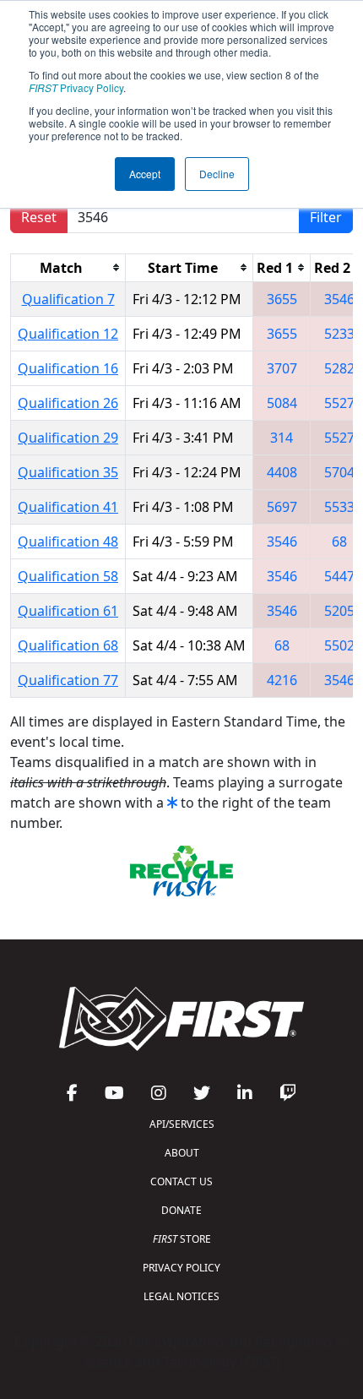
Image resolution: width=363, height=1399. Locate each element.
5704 (339, 472)
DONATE (181, 1210)
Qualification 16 (68, 368)
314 (281, 437)
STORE (182, 1239)
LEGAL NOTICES (181, 1296)
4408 (282, 472)
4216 (282, 680)
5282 (339, 368)
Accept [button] (144, 173)
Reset (39, 217)
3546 (339, 299)
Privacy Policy (76, 87)
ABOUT (182, 1153)
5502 (339, 645)
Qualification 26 (68, 403)
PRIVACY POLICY (181, 1267)
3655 (282, 299)
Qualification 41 (68, 507)
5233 (339, 333)
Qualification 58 (68, 576)
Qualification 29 (68, 437)
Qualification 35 (68, 472)
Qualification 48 (68, 541)
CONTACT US (181, 1181)
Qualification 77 (68, 680)
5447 (339, 576)
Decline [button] (217, 173)
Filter (326, 217)
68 (339, 541)
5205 (339, 611)
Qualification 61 (68, 611)
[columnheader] (68, 267)
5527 (339, 403)
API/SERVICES (181, 1124)
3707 (282, 368)
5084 (282, 403)
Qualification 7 (68, 299)
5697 (282, 507)
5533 (339, 507)
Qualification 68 (68, 645)
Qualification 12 (68, 333)
